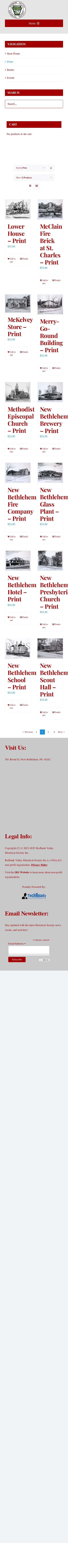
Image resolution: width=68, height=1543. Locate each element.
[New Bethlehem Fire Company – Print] (18, 473)
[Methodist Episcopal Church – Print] (18, 392)
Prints (10, 61)
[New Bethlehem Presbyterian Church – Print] (50, 561)
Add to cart (13, 260)
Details (25, 259)
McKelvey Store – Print (20, 326)
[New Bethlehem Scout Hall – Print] (50, 648)
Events (10, 77)
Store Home (13, 53)
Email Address (17, 943)
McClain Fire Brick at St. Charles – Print (51, 244)
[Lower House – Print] (18, 209)
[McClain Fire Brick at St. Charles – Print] (50, 209)
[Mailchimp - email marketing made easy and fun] (44, 960)
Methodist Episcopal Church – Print (21, 419)
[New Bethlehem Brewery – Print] (50, 392)
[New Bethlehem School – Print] (18, 648)
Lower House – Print (17, 233)
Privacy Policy (39, 865)
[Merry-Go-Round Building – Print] (50, 304)
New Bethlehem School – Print (22, 676)
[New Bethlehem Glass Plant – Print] (50, 473)
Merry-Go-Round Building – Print (51, 335)
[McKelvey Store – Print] (18, 303)
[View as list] (37, 186)
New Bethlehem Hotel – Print (22, 588)
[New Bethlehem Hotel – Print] (18, 561)
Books (10, 69)
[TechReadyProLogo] (34, 893)
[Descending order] (51, 168)
